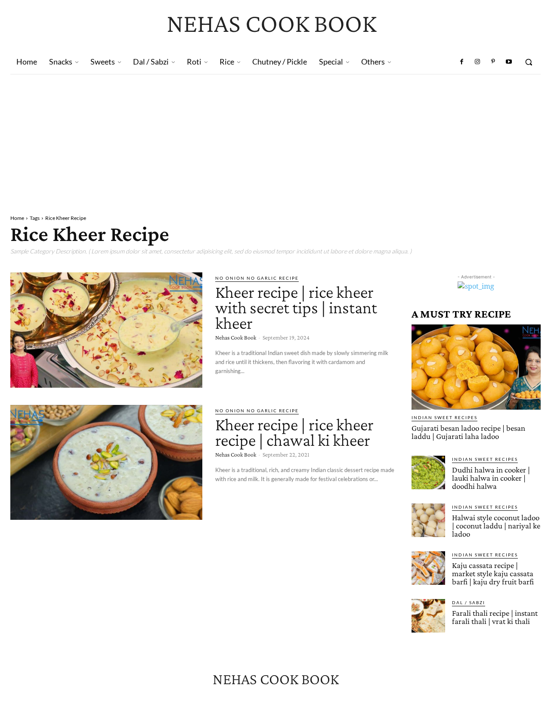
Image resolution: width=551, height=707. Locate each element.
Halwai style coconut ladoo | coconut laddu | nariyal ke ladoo (496, 525)
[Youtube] (509, 62)
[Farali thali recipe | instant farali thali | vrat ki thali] (428, 616)
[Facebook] (462, 62)
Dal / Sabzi (468, 602)
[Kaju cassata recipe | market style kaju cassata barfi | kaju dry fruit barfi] (428, 568)
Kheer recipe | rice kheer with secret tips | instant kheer (296, 307)
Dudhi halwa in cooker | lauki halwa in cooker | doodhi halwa (491, 478)
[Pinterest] (493, 62)
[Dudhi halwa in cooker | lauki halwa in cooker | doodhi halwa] (428, 472)
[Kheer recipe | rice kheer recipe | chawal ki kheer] (106, 462)
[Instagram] (477, 62)
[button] (529, 62)
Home (17, 218)
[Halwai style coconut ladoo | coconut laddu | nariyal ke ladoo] (428, 520)
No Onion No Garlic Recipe (257, 278)
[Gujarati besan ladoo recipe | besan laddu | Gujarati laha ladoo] (476, 367)
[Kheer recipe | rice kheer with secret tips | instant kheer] (106, 330)
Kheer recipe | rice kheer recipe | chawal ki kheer (294, 432)
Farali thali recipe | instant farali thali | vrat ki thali (495, 617)
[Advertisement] (275, 139)
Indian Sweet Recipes (444, 417)
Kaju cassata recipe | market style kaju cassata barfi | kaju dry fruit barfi (493, 573)
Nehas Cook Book (235, 337)
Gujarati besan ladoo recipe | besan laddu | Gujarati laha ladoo (468, 432)
